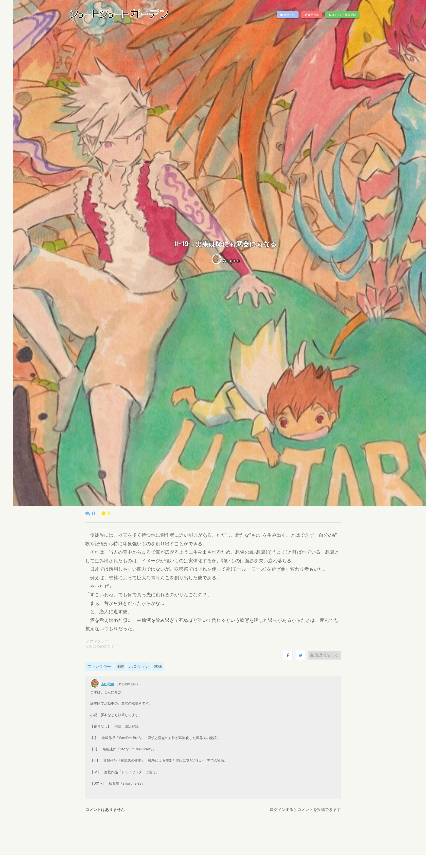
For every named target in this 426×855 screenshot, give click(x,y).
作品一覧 (289, 14)
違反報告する (326, 654)
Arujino (231, 261)
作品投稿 (313, 14)
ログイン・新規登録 (343, 14)
